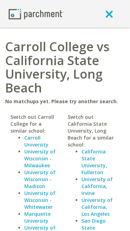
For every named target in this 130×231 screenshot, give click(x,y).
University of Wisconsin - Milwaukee (39, 158)
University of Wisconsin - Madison (39, 179)
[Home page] (36, 13)
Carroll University (36, 141)
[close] (109, 14)
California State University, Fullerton (94, 162)
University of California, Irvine (97, 186)
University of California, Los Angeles (97, 207)
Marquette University (37, 217)
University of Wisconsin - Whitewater (39, 200)
